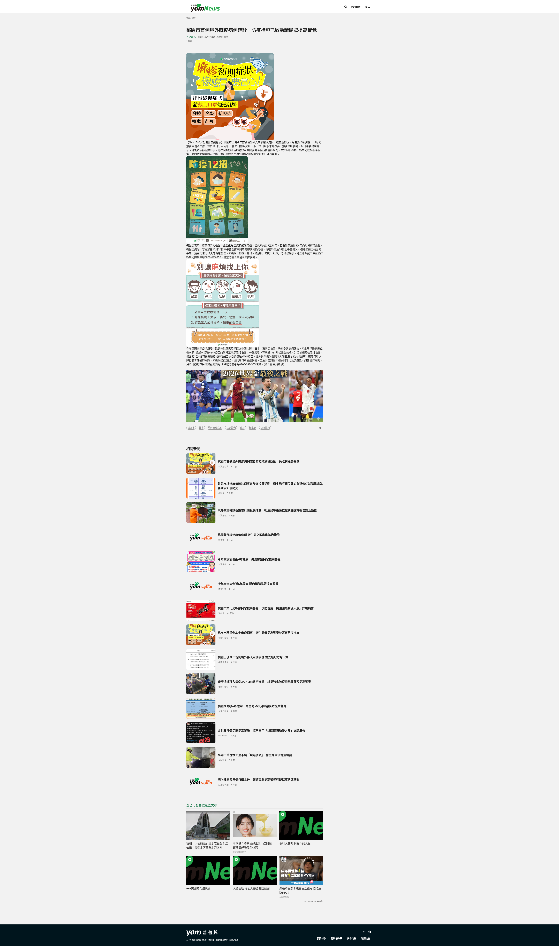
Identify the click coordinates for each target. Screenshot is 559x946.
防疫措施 (265, 427)
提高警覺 (231, 427)
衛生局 (252, 427)
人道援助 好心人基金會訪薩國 (251, 888)
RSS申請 (355, 7)
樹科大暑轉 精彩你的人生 (295, 843)
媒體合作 (365, 938)
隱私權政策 (336, 938)
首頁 (188, 18)
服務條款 (321, 938)
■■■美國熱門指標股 (198, 888)
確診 (242, 427)
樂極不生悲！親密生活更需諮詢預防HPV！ (300, 891)
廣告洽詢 (351, 938)
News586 (191, 36)
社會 (201, 427)
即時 (194, 18)
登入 (367, 7)
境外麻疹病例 (215, 427)
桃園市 (191, 427)
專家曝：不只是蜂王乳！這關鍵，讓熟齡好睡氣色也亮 (253, 846)
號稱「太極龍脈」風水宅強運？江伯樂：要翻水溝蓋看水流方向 (207, 846)
